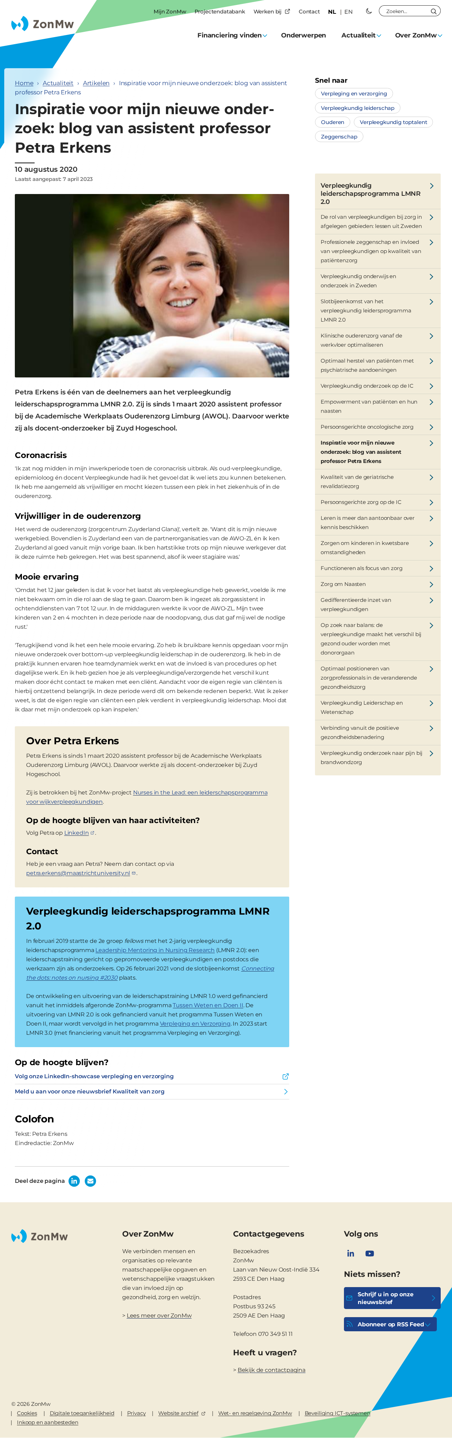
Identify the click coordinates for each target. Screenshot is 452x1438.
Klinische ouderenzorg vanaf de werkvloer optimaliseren (361, 340)
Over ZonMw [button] (416, 35)
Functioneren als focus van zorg (361, 568)
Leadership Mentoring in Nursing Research (155, 950)
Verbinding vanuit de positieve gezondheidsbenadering (360, 732)
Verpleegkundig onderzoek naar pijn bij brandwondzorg (371, 757)
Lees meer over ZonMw (159, 1315)
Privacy (136, 1413)
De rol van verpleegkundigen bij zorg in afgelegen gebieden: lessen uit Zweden (371, 221)
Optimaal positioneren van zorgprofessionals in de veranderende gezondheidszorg (369, 677)
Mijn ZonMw (170, 11)
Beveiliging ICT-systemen (337, 1413)
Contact (309, 11)
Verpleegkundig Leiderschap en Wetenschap (362, 707)
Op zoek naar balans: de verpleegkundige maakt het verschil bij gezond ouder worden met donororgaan (371, 639)
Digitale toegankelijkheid (82, 1413)
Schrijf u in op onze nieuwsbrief (386, 1298)
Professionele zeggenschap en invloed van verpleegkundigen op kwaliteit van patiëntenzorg (371, 251)
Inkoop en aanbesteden (47, 1422)
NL (332, 11)
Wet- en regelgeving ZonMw (255, 1413)
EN (348, 11)
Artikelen (96, 83)
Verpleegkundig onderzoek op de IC (367, 385)
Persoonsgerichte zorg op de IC (361, 502)
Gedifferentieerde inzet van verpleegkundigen (356, 604)
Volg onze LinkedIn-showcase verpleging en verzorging (94, 1076)
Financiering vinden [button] (229, 35)
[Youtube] (369, 1253)
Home (24, 83)
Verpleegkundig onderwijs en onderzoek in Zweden (358, 281)
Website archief (178, 1413)
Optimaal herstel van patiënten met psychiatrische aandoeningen (367, 365)
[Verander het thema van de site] (369, 11)
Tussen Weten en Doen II (208, 1005)
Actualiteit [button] (358, 35)
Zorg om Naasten (343, 584)
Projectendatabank (220, 11)
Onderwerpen (303, 35)
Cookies (27, 1413)
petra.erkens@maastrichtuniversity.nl (78, 873)
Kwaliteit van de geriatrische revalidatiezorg (357, 481)
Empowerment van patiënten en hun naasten (369, 406)
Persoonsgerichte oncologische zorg (367, 426)
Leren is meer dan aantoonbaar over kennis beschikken (368, 522)
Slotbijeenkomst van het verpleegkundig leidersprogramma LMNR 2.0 (366, 310)
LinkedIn (76, 832)
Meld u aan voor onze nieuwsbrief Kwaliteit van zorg (90, 1091)
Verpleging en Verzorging (195, 1023)
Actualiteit (58, 83)
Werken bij (267, 11)
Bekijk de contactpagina (271, 1370)
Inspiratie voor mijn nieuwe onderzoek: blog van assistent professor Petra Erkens (361, 451)
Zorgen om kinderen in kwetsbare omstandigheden (365, 548)
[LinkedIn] (350, 1253)
